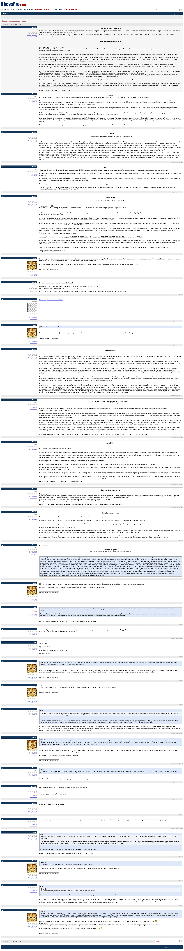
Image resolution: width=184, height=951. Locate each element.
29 (2, 861)
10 (2, 349)
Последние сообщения (41, 9)
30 (2, 885)
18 (2, 629)
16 (2, 583)
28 (2, 832)
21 (2, 685)
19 (2, 642)
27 (2, 819)
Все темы (54, 9)
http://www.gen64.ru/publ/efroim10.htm (51, 300)
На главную (5, 9)
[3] (13, 24)
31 (2, 910)
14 (2, 511)
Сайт (35, 314)
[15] (21, 24)
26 (2, 803)
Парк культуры (14, 21)
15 (2, 545)
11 (2, 399)
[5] (17, 24)
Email (35, 792)
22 (2, 709)
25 (2, 786)
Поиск (61, 9)
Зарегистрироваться (24, 9)
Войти (13, 9)
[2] (11, 24)
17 (2, 607)
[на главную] (13, 5)
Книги (24, 21)
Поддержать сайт (72, 9)
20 (2, 661)
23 (2, 737)
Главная (4, 21)
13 (2, 488)
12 (2, 441)
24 (2, 768)
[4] (15, 24)
